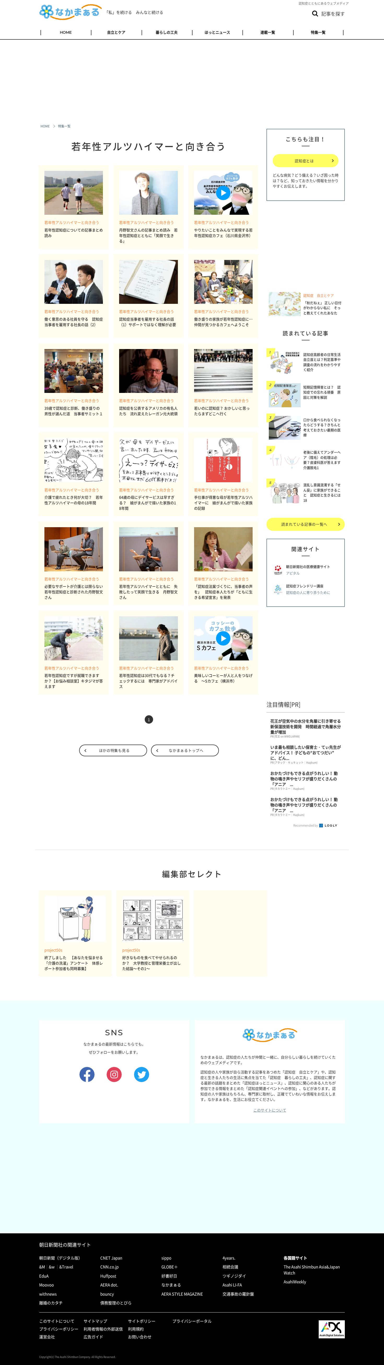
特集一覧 (318, 32)
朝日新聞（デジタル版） (60, 1258)
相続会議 (230, 1267)
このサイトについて (269, 1110)
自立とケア (116, 32)
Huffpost (108, 1276)
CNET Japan (111, 1258)
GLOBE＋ (169, 1267)
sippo (166, 1258)
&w (52, 1267)
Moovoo (46, 1285)
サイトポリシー (141, 1321)
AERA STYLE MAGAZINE (182, 1294)
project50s (53, 950)
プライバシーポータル (192, 1321)
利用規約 (136, 1329)
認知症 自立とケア (318, 295)
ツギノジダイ (234, 1276)
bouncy (107, 1294)
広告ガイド (93, 1337)
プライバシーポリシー (58, 1329)
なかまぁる (171, 1285)
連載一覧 (267, 32)
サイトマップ (95, 1321)
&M (42, 1267)
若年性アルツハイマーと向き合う (71, 222)
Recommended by (305, 825)
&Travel (66, 1267)
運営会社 (47, 1337)
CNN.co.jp (109, 1267)
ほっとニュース (217, 32)
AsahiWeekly (295, 1282)
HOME (66, 32)
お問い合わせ (140, 1337)
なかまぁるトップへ (186, 750)
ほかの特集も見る (114, 750)
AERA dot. (109, 1285)
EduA (44, 1276)
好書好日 (169, 1276)
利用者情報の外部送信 (103, 1329)
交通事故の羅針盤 (238, 1294)
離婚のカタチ (51, 1303)
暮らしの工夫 (167, 32)
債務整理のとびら (116, 1303)
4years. (229, 1258)
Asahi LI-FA (232, 1285)
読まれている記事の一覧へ (304, 524)
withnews (48, 1294)
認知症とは (304, 160)
